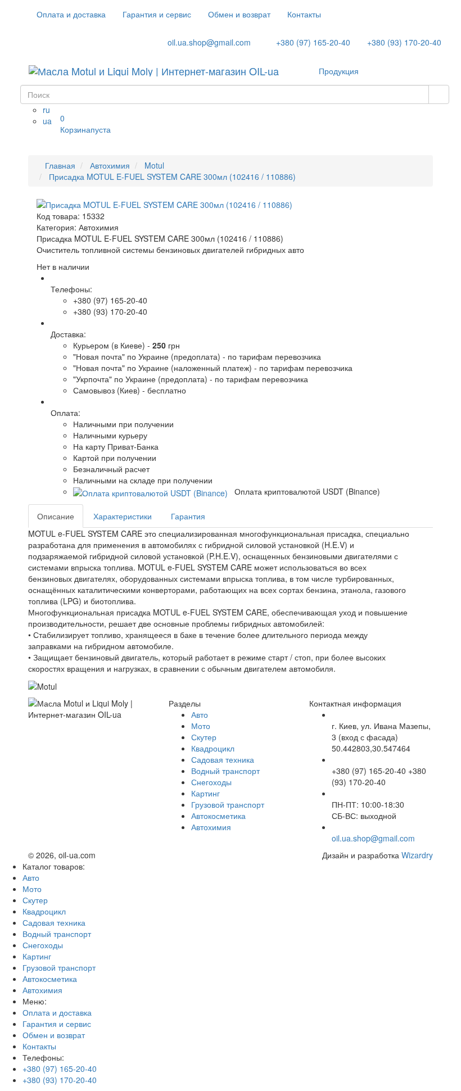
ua (47, 120)
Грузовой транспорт (227, 804)
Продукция (340, 70)
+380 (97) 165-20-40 (312, 42)
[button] (150, 491)
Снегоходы (211, 781)
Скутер (203, 737)
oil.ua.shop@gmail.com (208, 42)
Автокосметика (218, 815)
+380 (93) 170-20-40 (404, 42)
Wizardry (417, 855)
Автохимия (211, 826)
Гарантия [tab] (188, 516)
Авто (199, 714)
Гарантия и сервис (157, 14)
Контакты (304, 14)
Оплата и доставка (71, 14)
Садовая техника (222, 759)
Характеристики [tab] (122, 516)
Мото (200, 725)
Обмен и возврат (239, 14)
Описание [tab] (55, 516)
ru (46, 109)
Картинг (205, 793)
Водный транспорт (225, 770)
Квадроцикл (212, 748)
